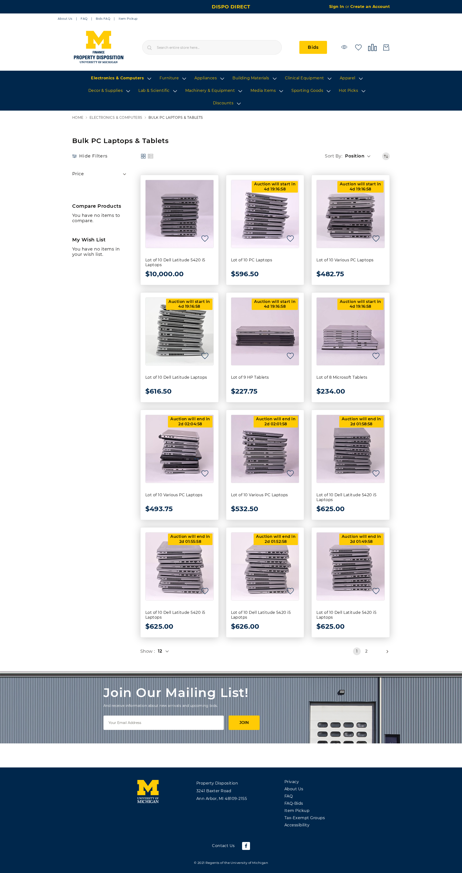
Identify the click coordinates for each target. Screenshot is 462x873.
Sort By (333, 156)
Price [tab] (78, 173)
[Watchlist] (345, 47)
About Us (65, 18)
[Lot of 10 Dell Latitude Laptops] (179, 331)
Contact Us (223, 845)
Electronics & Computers (116, 118)
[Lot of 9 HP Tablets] (265, 331)
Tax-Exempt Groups (304, 818)
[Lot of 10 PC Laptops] (265, 214)
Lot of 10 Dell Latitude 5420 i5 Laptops (175, 262)
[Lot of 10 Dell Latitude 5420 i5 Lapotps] (265, 566)
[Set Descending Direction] (386, 156)
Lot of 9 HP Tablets (250, 377)
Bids (313, 47)
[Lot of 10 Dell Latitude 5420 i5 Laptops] (179, 214)
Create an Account (370, 6)
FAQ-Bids (293, 803)
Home (77, 118)
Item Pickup (128, 18)
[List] (151, 156)
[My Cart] (386, 47)
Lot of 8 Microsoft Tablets (341, 377)
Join (244, 722)
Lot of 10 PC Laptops (251, 260)
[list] (231, 91)
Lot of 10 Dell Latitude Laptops (176, 377)
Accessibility (296, 825)
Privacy (291, 781)
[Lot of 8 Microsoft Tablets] (350, 331)
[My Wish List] (358, 47)
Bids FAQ (103, 18)
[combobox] (212, 47)
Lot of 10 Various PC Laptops (344, 260)
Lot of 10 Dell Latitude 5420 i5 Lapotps (261, 615)
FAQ (84, 18)
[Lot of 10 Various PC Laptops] (350, 214)
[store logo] (98, 47)
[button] (359, 156)
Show (147, 651)
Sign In (337, 6)
